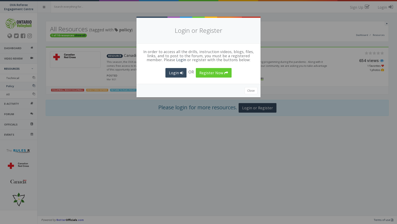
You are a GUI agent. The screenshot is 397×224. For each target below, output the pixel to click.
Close (251, 91)
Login (181, 59)
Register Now (211, 72)
